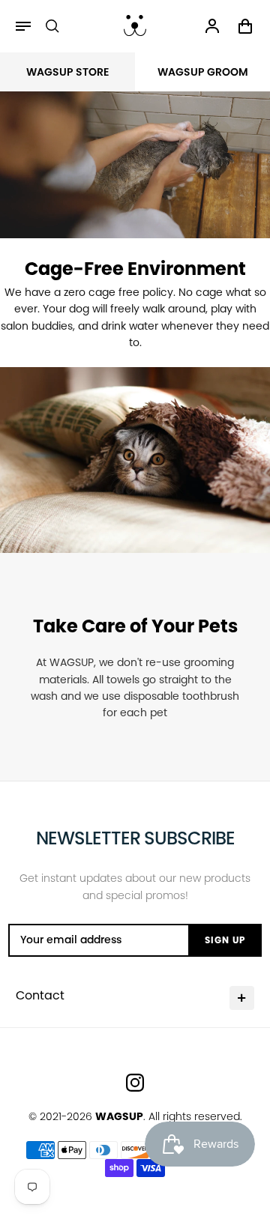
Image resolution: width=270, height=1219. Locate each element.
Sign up (225, 940)
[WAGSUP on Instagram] (135, 1083)
